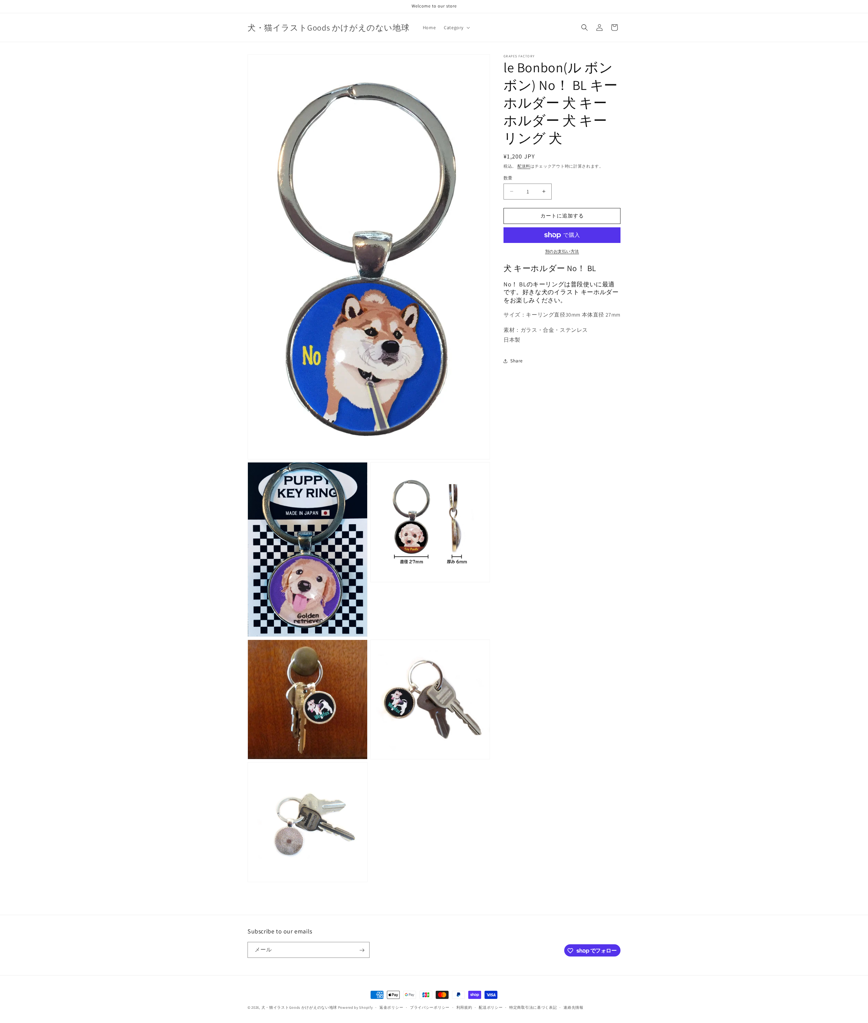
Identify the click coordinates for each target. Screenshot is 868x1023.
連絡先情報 (574, 1007)
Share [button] (516, 361)
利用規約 (464, 1007)
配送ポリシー (490, 1007)
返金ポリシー (391, 1007)
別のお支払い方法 (562, 251)
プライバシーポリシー (430, 1007)
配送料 (523, 166)
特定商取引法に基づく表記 (533, 1007)
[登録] (361, 950)
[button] (456, 27)
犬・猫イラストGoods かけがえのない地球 (299, 1007)
